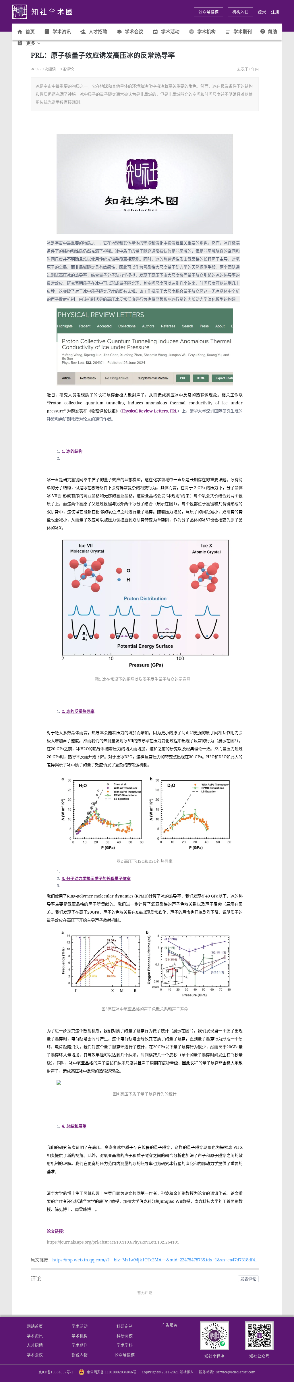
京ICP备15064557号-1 (55, 1372)
